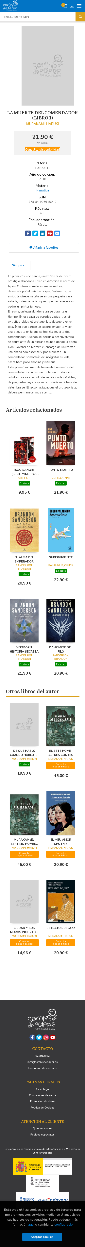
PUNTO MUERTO (61, 470)
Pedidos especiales (42, 1134)
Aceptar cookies (42, 1237)
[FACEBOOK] (32, 1037)
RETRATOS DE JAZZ (60, 928)
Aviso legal (43, 1089)
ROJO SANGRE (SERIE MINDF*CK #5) (24, 472)
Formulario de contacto (42, 1068)
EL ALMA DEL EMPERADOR (24, 559)
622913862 (42, 1056)
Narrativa (42, 190)
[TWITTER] (39, 1037)
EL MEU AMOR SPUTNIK (60, 842)
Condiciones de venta (42, 1095)
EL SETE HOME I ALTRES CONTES (60, 753)
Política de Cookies (42, 1108)
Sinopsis (18, 265)
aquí (31, 1224)
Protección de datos (42, 1101)
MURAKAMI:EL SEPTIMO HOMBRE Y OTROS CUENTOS (24, 842)
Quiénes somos (42, 1128)
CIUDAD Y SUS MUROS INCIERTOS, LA (24, 930)
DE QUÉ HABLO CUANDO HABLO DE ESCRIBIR (24, 753)
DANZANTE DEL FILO (61, 649)
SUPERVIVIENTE (61, 557)
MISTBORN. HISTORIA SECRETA (24, 649)
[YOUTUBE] (53, 1037)
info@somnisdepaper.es (42, 1062)
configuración (64, 1224)
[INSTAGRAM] (46, 1037)
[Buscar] (80, 16)
